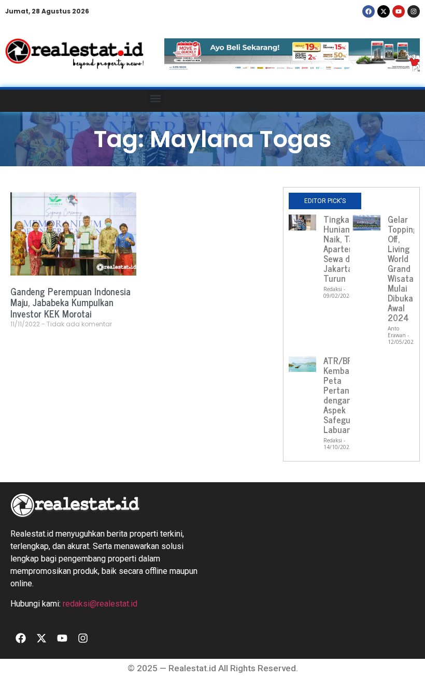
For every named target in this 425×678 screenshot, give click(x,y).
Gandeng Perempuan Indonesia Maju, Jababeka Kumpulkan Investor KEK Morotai (70, 302)
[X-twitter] (383, 11)
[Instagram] (413, 11)
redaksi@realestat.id (100, 604)
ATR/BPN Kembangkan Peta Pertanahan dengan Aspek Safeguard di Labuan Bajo (347, 395)
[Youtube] (398, 11)
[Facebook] (368, 11)
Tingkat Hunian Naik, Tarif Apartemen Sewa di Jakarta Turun (344, 248)
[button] (155, 98)
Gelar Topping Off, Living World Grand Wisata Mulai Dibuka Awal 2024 (403, 268)
